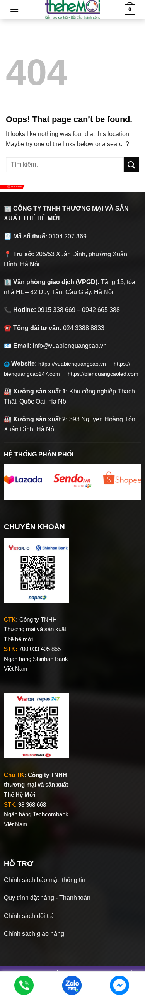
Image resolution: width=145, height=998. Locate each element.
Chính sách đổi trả (29, 916)
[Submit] (131, 164)
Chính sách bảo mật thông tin (44, 880)
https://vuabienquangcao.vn (76, 364)
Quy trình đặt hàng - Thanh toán (47, 897)
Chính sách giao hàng (34, 933)
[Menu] (14, 9)
